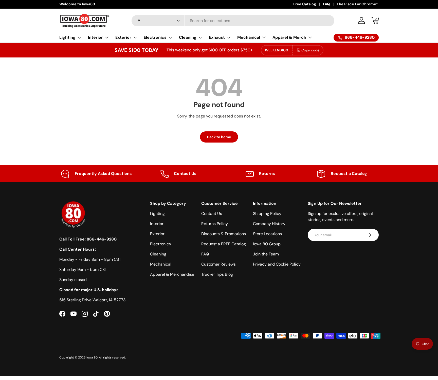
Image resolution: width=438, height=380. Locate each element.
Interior (95, 37)
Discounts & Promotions (223, 233)
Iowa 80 (92, 357)
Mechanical (248, 37)
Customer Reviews (218, 264)
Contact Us (211, 213)
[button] (375, 20)
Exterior (123, 37)
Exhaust (217, 37)
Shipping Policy (267, 213)
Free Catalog (304, 4)
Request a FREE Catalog (223, 244)
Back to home (219, 137)
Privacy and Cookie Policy (277, 264)
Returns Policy (214, 223)
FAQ (326, 4)
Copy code (310, 50)
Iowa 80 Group (267, 244)
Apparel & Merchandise (172, 274)
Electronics (155, 37)
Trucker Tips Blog (217, 274)
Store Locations (267, 233)
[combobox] (233, 20)
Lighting (67, 37)
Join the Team (266, 254)
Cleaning (187, 37)
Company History (269, 223)
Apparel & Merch (289, 37)
